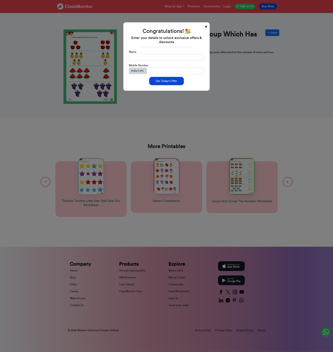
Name (132, 52)
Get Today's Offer (166, 81)
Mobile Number (138, 65)
